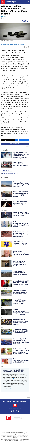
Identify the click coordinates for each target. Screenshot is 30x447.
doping (7, 173)
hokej (3, 173)
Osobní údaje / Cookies (11, 424)
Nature (14, 378)
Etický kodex (6, 422)
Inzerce (25, 422)
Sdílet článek (24, 21)
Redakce (11, 422)
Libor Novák (8, 388)
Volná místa (21, 424)
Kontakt (16, 422)
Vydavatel (20, 422)
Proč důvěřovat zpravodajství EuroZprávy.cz (13, 44)
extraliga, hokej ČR (13, 173)
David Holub (3, 16)
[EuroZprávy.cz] (9, 2)
